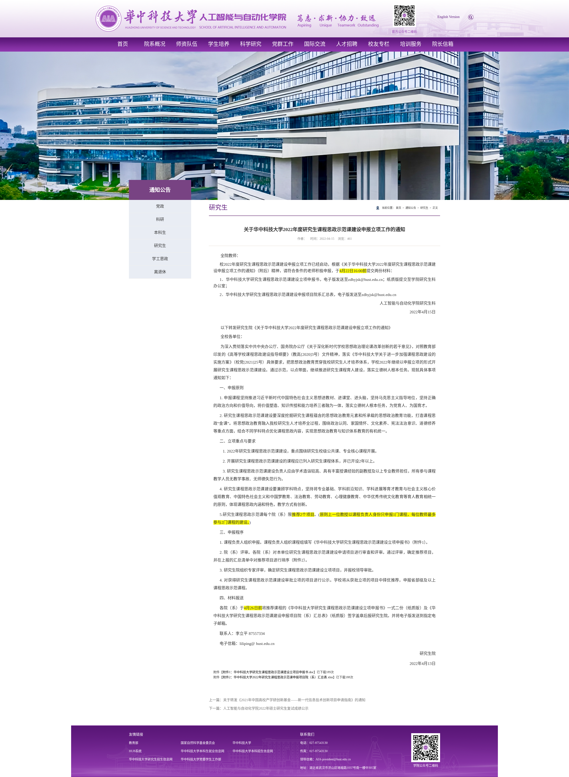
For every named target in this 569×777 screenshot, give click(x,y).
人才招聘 (346, 44)
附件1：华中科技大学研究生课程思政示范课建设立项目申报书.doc (268, 672)
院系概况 (154, 44)
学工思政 (160, 259)
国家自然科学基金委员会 (198, 743)
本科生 (160, 232)
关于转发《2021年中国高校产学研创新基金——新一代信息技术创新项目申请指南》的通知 (294, 700)
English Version (448, 17)
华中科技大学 (241, 743)
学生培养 (218, 44)
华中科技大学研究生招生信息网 (150, 759)
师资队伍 (186, 44)
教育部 (133, 743)
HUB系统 (135, 751)
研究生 (160, 246)
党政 (160, 206)
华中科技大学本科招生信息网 (252, 751)
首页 (122, 44)
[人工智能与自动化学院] (237, 18)
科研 (160, 219)
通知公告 (410, 207)
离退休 (160, 272)
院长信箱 (442, 44)
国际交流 (314, 44)
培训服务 (410, 44)
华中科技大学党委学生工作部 (201, 759)
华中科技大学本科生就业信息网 (202, 751)
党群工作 (282, 44)
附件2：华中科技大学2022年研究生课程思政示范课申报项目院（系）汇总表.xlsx (278, 677)
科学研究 (250, 44)
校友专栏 (378, 44)
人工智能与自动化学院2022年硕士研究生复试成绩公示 (266, 708)
